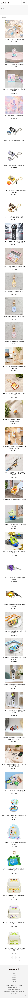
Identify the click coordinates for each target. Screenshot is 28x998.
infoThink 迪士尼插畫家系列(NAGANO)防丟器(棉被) (14, 394)
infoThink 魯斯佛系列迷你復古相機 (14, 165)
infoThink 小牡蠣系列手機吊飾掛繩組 (14, 39)
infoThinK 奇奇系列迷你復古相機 (14, 217)
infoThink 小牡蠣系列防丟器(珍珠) (14, 64)
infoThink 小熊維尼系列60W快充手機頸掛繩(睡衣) (14, 473)
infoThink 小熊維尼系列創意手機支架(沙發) (14, 499)
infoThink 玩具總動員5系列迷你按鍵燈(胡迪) (14, 896)
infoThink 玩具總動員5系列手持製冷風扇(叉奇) (14, 685)
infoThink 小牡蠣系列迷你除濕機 (14, 115)
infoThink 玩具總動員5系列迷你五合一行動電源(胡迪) (14, 632)
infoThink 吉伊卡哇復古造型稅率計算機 (14, 267)
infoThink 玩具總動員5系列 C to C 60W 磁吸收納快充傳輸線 (14, 765)
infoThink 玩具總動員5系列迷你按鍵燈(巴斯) (14, 923)
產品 (14, 973)
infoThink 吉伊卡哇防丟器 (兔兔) (14, 292)
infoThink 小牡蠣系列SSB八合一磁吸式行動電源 (14, 90)
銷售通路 (14, 979)
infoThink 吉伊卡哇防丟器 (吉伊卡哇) (14, 341)
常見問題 (14, 977)
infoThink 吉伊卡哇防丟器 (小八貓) (14, 316)
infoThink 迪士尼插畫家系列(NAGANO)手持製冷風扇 (14, 367)
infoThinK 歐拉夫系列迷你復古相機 (14, 140)
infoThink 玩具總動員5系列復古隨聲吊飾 (14, 791)
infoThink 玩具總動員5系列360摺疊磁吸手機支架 (14, 816)
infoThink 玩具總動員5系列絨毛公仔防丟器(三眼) (14, 525)
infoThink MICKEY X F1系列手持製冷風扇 (14, 242)
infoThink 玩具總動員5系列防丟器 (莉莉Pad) (14, 870)
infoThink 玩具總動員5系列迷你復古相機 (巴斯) (14, 578)
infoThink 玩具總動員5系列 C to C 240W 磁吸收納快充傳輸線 (14, 738)
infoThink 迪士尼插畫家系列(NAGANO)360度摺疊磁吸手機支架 (14, 420)
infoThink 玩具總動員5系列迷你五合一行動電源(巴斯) (14, 658)
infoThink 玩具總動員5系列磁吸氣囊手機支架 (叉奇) (14, 843)
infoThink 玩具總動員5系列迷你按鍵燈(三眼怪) (14, 949)
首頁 (2, 11)
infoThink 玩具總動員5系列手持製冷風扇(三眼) (14, 711)
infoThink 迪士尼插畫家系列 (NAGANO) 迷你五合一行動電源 (14, 447)
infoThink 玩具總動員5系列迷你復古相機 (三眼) (14, 605)
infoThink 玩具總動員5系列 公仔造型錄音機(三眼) (14, 552)
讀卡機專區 (14, 975)
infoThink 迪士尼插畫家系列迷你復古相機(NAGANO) (14, 191)
